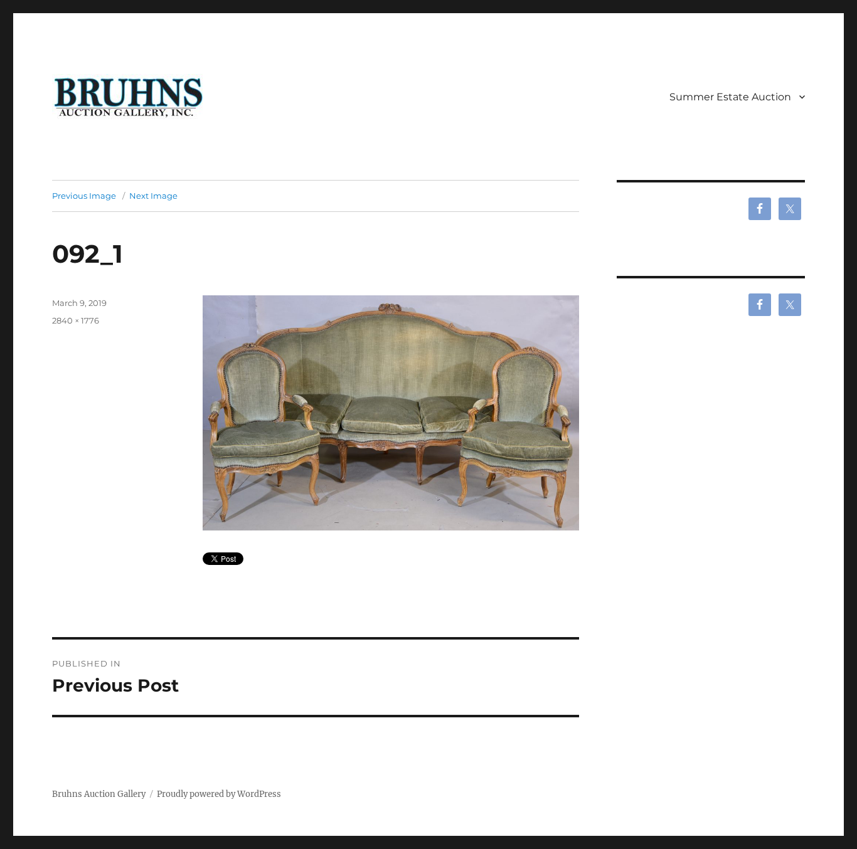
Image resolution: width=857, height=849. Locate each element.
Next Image (153, 196)
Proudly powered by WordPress (219, 794)
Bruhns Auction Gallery (99, 794)
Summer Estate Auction (730, 97)
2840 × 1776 (75, 320)
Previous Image (84, 196)
